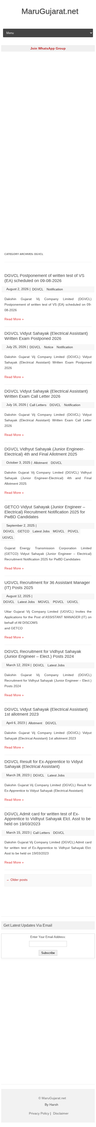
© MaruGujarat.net (52, 1098)
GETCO (23, 531)
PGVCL (73, 531)
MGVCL (59, 531)
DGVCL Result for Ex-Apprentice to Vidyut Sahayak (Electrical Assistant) (43, 764)
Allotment (41, 463)
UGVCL (8, 537)
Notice (48, 347)
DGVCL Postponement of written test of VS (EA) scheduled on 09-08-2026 (44, 278)
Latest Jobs (41, 531)
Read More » (14, 319)
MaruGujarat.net (49, 11)
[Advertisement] (48, 102)
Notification (55, 289)
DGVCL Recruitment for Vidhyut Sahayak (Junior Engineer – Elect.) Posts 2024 (42, 654)
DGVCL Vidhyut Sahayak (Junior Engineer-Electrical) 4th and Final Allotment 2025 (44, 451)
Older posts (16, 880)
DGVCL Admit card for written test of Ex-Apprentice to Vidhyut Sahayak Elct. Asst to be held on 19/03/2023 (47, 819)
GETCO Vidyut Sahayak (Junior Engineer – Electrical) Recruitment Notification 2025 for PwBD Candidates (44, 512)
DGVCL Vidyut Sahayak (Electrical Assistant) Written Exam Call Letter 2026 (46, 394)
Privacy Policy (39, 1113)
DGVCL (37, 289)
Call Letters (38, 405)
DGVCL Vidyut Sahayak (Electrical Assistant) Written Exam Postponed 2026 (46, 336)
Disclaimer (61, 1113)
